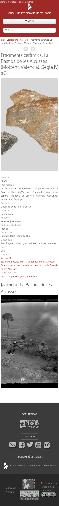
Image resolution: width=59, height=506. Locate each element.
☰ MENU (29, 21)
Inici (3, 39)
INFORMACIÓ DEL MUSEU (29, 457)
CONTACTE (29, 436)
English (22, 2)
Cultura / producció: (11, 225)
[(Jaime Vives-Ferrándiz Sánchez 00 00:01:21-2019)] (29, 124)
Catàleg (24, 39)
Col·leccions (12, 39)
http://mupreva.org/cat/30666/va (19, 276)
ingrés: (4, 247)
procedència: (7, 184)
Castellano (13, 2)
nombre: (5, 177)
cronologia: (7, 232)
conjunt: (5, 203)
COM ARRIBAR (29, 414)
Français (31, 2)
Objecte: (5, 210)
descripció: (6, 239)
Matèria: (5, 217)
